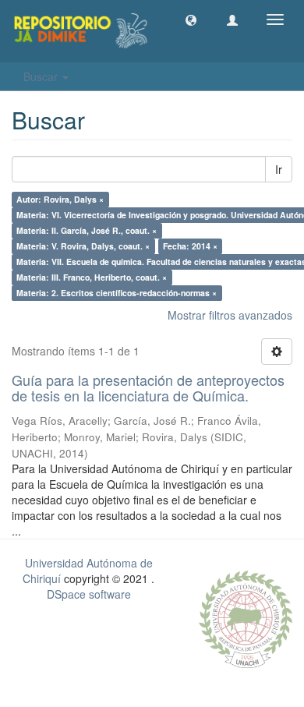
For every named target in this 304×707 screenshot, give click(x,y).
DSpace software (89, 594)
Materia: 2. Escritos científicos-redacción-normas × (116, 293)
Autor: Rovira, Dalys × (60, 199)
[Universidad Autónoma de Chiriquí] (245, 617)
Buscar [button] (42, 76)
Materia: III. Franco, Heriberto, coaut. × (91, 277)
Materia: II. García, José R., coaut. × (86, 230)
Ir (278, 169)
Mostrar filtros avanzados (230, 315)
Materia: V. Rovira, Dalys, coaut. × (83, 246)
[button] (191, 19)
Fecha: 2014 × (190, 246)
